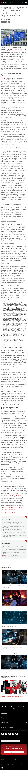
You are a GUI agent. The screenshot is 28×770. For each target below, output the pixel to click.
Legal (15, 759)
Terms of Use (4, 761)
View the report (4, 672)
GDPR (4, 78)
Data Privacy (14, 512)
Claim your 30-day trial (12, 751)
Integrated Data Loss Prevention (17, 485)
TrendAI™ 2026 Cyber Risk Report (10, 555)
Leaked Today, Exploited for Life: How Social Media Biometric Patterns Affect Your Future (13, 527)
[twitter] (6, 22)
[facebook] (4, 22)
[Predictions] (14, 686)
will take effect (15, 49)
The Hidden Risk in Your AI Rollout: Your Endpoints (13, 557)
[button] (10, 741)
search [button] (23, 2)
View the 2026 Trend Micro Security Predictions (12, 696)
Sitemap (16, 761)
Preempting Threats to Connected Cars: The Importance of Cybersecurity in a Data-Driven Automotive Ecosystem (12, 523)
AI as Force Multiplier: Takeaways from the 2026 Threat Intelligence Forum (14, 547)
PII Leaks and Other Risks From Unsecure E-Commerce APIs (12, 530)
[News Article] (2, 22)
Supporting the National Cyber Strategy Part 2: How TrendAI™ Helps (13, 553)
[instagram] (13, 734)
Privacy (7, 514)
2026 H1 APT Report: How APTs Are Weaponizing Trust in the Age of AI (14, 550)
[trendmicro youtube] (16, 734)
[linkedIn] (9, 22)
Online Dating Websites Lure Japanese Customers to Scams (13, 533)
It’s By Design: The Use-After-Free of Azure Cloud (12, 608)
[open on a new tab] (9, 734)
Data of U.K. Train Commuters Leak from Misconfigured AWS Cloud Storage (14, 536)
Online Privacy (8, 512)
